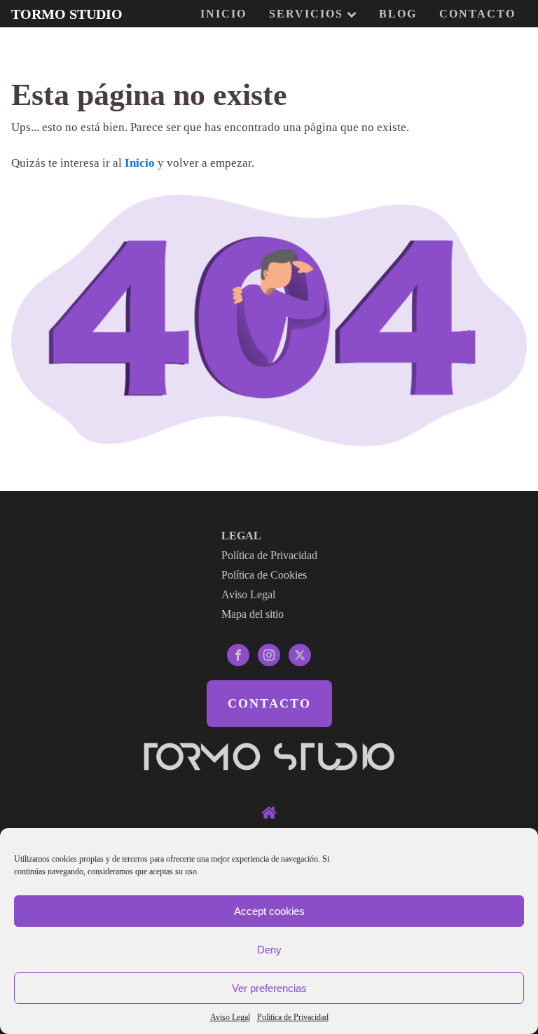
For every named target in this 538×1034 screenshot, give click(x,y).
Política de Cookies (264, 575)
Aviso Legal (230, 1017)
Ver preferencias (269, 988)
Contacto (477, 14)
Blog (398, 14)
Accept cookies (269, 911)
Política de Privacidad (293, 1017)
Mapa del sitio (252, 614)
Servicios (306, 14)
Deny (269, 950)
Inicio (223, 14)
